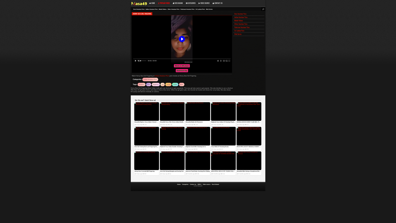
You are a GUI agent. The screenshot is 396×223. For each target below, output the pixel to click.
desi (148, 84)
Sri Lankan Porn (200, 9)
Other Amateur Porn (173, 9)
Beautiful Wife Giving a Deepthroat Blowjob (249, 171)
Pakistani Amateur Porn (187, 9)
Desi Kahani (178, 3)
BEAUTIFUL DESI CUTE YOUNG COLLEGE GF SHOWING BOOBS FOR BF (223, 171)
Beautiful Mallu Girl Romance (194, 122)
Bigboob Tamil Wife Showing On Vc (196, 146)
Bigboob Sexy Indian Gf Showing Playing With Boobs (223, 122)
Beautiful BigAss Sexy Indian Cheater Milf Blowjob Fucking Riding (147, 122)
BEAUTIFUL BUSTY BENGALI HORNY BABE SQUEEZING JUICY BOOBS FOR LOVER (249, 146)
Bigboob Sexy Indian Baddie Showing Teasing (172, 146)
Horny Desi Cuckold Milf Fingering (144, 171)
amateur (141, 84)
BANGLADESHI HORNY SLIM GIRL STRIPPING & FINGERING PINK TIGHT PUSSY (249, 122)
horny (168, 84)
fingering (156, 84)
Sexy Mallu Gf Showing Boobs (220, 146)
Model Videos (163, 9)
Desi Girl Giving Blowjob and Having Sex (172, 171)
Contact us (218, 3)
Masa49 (139, 3)
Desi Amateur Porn (139, 9)
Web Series (209, 9)
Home (153, 3)
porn (181, 84)
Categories (191, 3)
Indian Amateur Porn (152, 9)
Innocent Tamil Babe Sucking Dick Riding (198, 171)
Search (263, 9)
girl (163, 84)
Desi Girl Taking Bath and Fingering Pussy (147, 146)
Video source (205, 3)
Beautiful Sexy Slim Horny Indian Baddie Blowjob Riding (172, 122)
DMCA (199, 184)
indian (175, 84)
